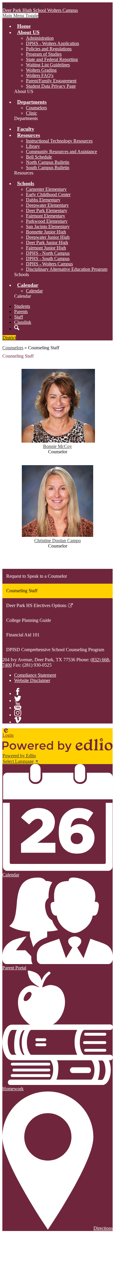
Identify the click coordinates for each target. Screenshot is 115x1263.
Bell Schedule (39, 156)
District (9, 337)
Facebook (17, 691)
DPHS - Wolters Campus (49, 263)
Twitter (17, 698)
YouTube (17, 705)
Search (16, 327)
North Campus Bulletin (47, 162)
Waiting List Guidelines (48, 64)
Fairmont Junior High (46, 247)
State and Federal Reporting (52, 59)
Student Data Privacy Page (51, 86)
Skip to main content (21, 4)
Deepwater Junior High (48, 237)
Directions (103, 1228)
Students (22, 306)
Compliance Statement (35, 675)
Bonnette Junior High (46, 231)
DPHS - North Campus (48, 253)
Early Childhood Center (48, 194)
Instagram (17, 712)
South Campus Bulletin (47, 167)
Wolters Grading (41, 70)
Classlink (22, 322)
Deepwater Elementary (47, 205)
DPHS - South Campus (48, 258)
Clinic (31, 113)
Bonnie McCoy (57, 446)
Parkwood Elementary (47, 221)
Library (33, 146)
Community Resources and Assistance (61, 151)
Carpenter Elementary (46, 189)
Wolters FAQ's (39, 75)
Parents (21, 311)
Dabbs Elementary (43, 199)
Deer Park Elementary (46, 210)
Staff (18, 316)
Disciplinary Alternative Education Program (66, 269)
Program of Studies (44, 54)
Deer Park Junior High (47, 242)
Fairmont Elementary (45, 215)
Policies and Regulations (49, 48)
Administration (40, 38)
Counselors (36, 107)
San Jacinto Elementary (48, 226)
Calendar (34, 290)
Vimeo (17, 719)
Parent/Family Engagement (51, 80)
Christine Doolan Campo (57, 540)
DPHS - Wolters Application (52, 43)
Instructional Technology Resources (59, 140)
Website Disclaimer (32, 680)
